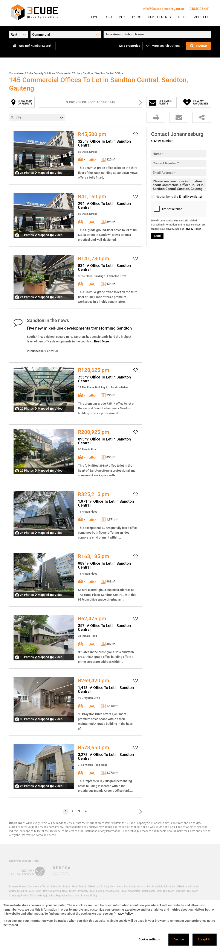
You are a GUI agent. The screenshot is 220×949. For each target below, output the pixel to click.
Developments (51, 891)
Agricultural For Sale (21, 891)
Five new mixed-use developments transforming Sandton (79, 328)
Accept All (204, 939)
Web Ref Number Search (35, 45)
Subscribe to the (179, 196)
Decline (179, 939)
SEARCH (201, 45)
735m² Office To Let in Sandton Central (104, 379)
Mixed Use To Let (98, 886)
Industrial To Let (60, 886)
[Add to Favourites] (135, 134)
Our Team (192, 891)
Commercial (64, 73)
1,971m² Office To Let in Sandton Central (106, 503)
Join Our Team (165, 891)
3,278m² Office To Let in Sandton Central (106, 756)
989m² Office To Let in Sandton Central (104, 565)
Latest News (111, 891)
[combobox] (158, 34)
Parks (38, 891)
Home (22, 886)
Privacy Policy (193, 228)
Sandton (88, 73)
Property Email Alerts (90, 891)
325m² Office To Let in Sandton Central (104, 143)
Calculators (148, 891)
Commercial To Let (38, 886)
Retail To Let (79, 886)
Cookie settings (149, 939)
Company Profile (18, 895)
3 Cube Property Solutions (40, 73)
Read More (101, 341)
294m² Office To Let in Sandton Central (104, 205)
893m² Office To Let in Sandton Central (104, 441)
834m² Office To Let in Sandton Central (104, 267)
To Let (77, 73)
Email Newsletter (190, 196)
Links (50, 895)
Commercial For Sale (121, 886)
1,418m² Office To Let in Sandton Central (106, 689)
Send (157, 236)
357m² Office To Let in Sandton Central (104, 627)
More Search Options (166, 45)
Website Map (38, 895)
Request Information (67, 895)
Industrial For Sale (145, 886)
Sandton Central (104, 73)
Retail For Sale (166, 886)
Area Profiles (68, 891)
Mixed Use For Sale (188, 886)
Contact (180, 891)
